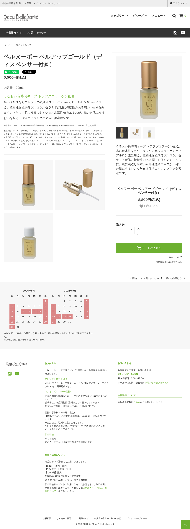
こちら (136, 402)
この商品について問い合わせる (144, 278)
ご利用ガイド (13, 33)
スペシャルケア (24, 45)
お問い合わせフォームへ (157, 382)
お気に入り (151, 206)
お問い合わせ (36, 33)
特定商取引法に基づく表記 (169, 261)
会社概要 (47, 518)
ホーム (7, 45)
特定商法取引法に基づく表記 (107, 518)
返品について (175, 257)
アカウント (179, 3)
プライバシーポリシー (137, 518)
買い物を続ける (174, 278)
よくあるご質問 (64, 518)
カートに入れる (151, 248)
